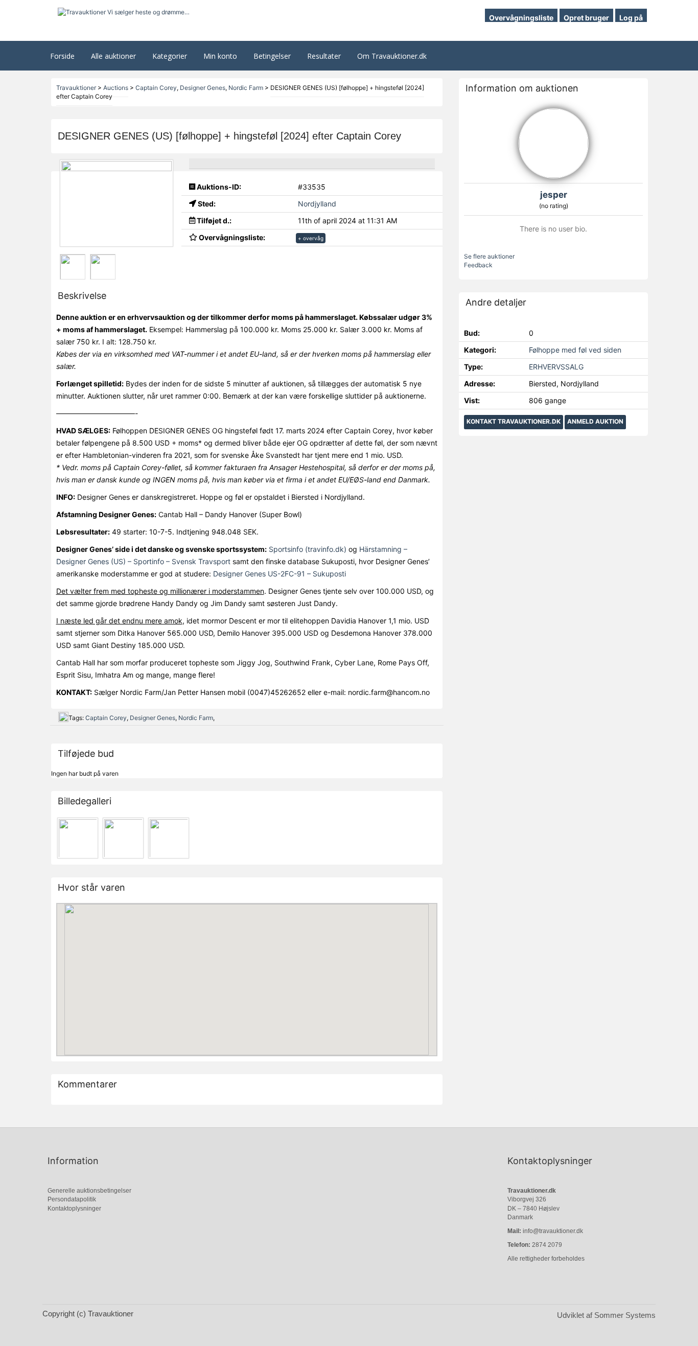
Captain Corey (106, 718)
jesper (553, 195)
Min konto (220, 56)
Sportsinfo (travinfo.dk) (307, 549)
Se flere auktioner (489, 256)
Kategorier (169, 56)
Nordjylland (317, 203)
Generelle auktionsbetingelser (89, 1190)
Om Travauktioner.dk (392, 56)
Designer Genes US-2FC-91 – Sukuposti (279, 573)
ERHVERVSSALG (556, 366)
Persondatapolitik (72, 1199)
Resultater (324, 56)
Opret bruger (586, 17)
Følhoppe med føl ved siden (575, 349)
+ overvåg (310, 238)
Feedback (478, 265)
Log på (631, 17)
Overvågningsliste (521, 17)
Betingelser (272, 56)
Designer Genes (152, 718)
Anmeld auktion (595, 421)
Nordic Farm (195, 718)
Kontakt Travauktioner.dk (514, 421)
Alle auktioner (113, 56)
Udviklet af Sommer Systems (606, 1315)
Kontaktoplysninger (74, 1208)
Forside (62, 56)
